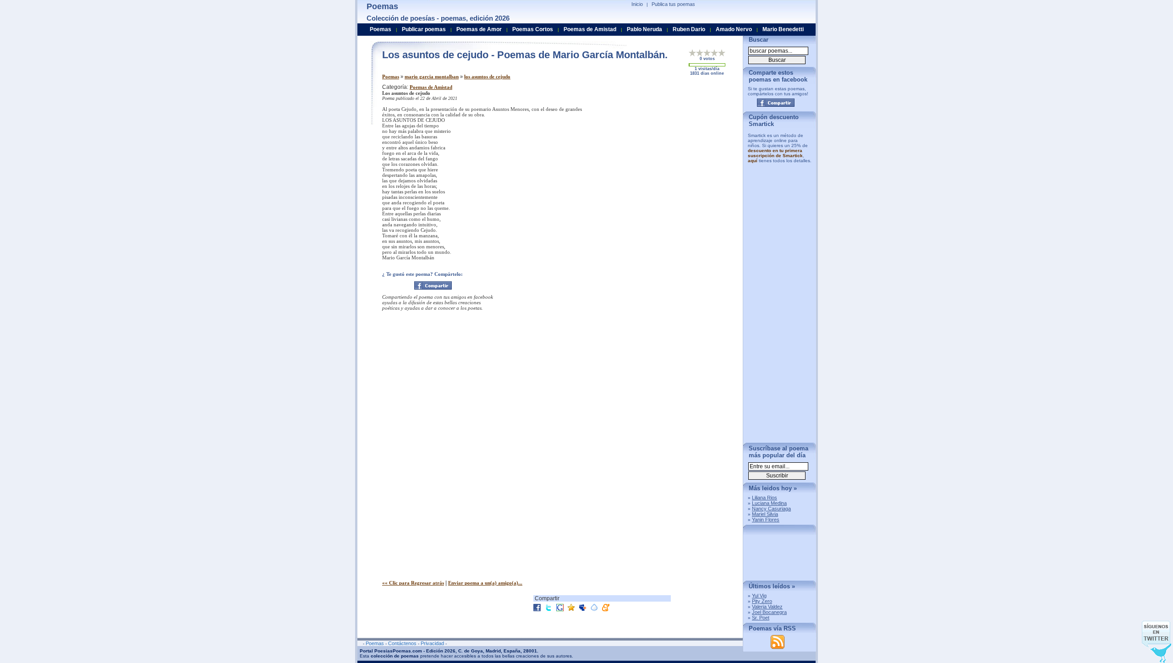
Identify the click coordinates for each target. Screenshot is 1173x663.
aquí (752, 160)
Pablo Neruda (644, 29)
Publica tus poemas (673, 4)
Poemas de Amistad (431, 87)
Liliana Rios (764, 497)
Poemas (390, 76)
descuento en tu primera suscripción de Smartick (775, 153)
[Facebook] (433, 285)
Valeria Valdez (767, 606)
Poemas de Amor (479, 29)
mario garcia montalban (432, 76)
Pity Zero (762, 601)
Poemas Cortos (532, 29)
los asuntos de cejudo (487, 76)
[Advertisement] (659, 148)
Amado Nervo (734, 29)
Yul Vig (759, 595)
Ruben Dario (689, 29)
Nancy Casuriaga (771, 508)
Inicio (637, 4)
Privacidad (432, 643)
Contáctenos (402, 643)
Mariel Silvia (765, 514)
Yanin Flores (765, 519)
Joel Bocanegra (769, 612)
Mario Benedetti (783, 29)
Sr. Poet (760, 617)
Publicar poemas (424, 29)
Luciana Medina (769, 503)
